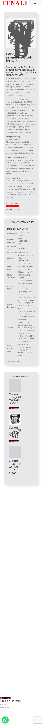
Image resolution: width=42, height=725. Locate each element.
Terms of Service (27, 665)
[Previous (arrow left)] (1, 710)
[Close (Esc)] (1, 707)
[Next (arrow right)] (3, 710)
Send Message (26, 654)
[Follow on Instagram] (20, 561)
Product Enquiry (12, 206)
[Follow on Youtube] (15, 561)
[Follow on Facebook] (6, 561)
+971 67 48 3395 (16, 519)
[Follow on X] (24, 561)
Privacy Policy (13, 665)
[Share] (3, 707)
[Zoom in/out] (8, 707)
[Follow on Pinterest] (29, 561)
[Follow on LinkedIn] (10, 561)
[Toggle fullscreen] (6, 707)
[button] (7, 17)
